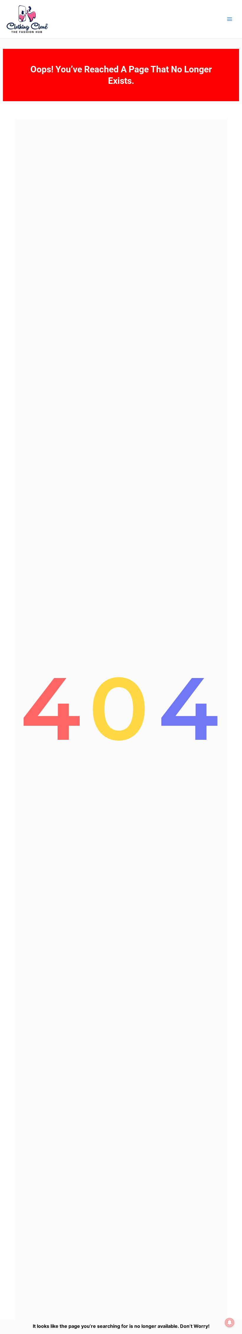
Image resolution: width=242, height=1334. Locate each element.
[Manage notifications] (229, 1322)
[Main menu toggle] (229, 19)
